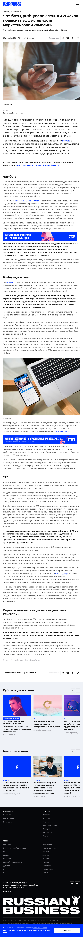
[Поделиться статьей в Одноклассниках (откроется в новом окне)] (73, 38)
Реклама (7, 845)
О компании (8, 818)
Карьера (7, 859)
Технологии (16, 12)
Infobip (66, 141)
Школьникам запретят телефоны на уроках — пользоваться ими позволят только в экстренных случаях (45, 788)
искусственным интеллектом (28, 201)
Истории (46, 818)
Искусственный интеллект (15, 848)
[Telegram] (72, 883)
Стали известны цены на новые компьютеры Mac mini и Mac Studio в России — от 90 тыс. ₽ (17, 786)
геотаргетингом (62, 431)
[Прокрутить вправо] (78, 690)
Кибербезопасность (12, 862)
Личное (46, 855)
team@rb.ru (8, 891)
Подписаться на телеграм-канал (19, 673)
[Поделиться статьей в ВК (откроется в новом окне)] (68, 38)
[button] (77, 4)
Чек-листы (47, 832)
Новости (46, 815)
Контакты (7, 822)
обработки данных (20, 930)
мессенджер (61, 573)
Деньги (46, 851)
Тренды (46, 873)
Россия (46, 862)
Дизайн (6, 866)
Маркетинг (47, 845)
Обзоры (46, 829)
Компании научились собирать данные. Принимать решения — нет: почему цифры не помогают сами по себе (17, 726)
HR (4, 869)
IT (4, 873)
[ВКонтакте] (77, 883)
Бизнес (6, 855)
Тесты (45, 836)
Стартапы (47, 866)
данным (9, 282)
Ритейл (46, 859)
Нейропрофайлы (50, 825)
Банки (6, 851)
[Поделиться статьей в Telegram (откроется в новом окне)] (63, 38)
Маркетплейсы (49, 848)
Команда (7, 815)
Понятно (67, 930)
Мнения (6, 12)
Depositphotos (35, 660)
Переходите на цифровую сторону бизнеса (37, 165)
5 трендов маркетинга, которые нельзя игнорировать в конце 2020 (47, 724)
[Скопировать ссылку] (78, 38)
